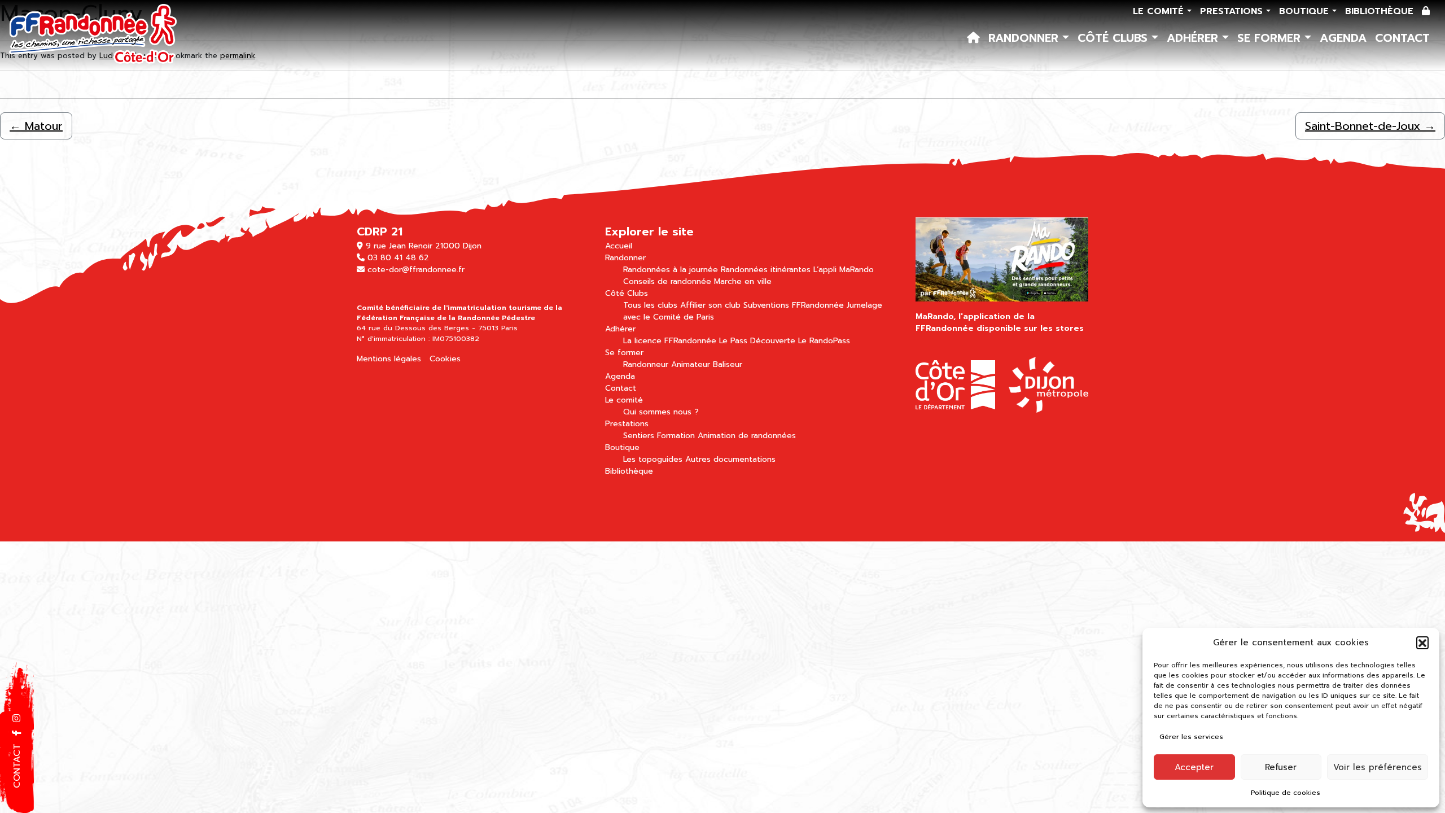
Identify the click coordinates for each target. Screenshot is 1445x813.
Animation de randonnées (747, 436)
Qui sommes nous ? (661, 412)
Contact (1402, 37)
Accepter (1194, 767)
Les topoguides (652, 459)
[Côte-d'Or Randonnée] (93, 35)
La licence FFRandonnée (669, 341)
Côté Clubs (1114, 37)
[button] (1422, 642)
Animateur (690, 364)
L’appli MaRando (843, 270)
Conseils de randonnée (667, 281)
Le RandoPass (824, 341)
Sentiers (638, 436)
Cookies (445, 359)
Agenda (1343, 37)
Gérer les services (1191, 737)
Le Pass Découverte (757, 341)
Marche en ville (743, 281)
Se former (1270, 37)
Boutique (1305, 11)
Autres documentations (730, 459)
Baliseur (727, 364)
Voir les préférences (1377, 767)
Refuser (1281, 767)
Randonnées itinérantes (766, 270)
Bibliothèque (1379, 11)
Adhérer (1194, 37)
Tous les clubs (650, 305)
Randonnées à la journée (670, 270)
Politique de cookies (1285, 793)
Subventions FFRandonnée (793, 305)
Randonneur (645, 364)
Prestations (1233, 11)
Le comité (1160, 11)
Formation (676, 436)
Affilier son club (710, 305)
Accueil (618, 246)
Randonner (1025, 37)
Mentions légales (389, 359)
